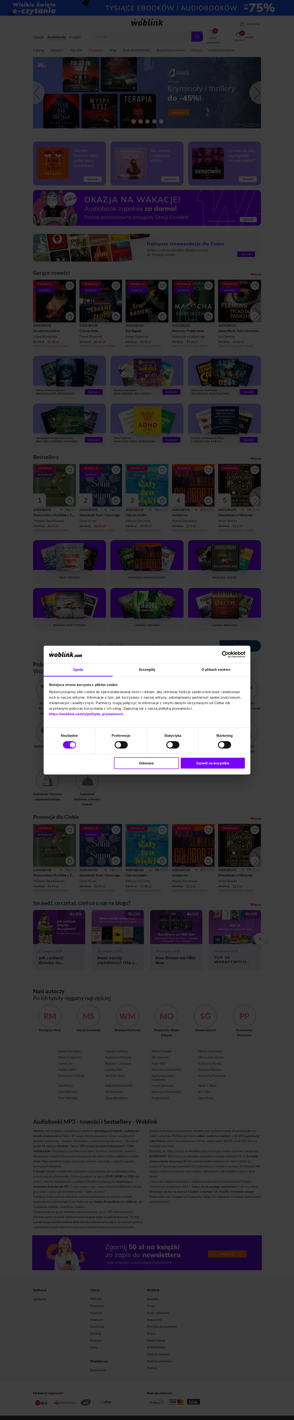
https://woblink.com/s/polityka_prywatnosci (86, 714)
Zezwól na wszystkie (212, 763)
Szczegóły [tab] (147, 669)
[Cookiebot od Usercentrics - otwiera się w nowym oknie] (225, 654)
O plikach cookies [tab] (215, 669)
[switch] (121, 745)
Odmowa (146, 763)
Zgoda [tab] (78, 669)
